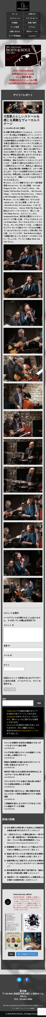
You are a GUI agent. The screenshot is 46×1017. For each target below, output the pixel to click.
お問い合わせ (15, 31)
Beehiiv (40, 863)
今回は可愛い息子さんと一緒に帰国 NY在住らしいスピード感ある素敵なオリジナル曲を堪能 (22, 794)
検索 (4, 699)
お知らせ (32, 14)
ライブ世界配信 (15, 36)
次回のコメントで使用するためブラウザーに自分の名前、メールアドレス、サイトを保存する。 (22, 681)
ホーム (14, 14)
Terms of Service (24, 1008)
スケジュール (15, 18)
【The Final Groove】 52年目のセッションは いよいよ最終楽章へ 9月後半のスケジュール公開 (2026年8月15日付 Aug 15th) (23, 77)
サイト (6, 665)
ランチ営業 (14, 27)
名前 (7, 646)
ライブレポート (32, 18)
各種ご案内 (32, 22)
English (32, 36)
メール (8, 655)
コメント (9, 625)
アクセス (32, 27)
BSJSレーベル (32, 31)
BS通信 (15, 22)
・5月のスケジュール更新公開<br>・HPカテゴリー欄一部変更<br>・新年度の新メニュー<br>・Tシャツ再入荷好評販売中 (25, 837)
